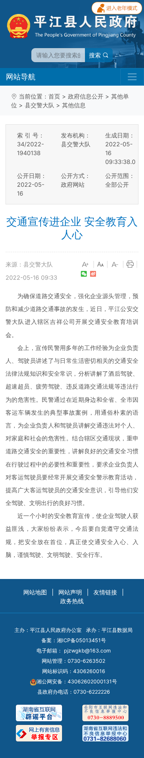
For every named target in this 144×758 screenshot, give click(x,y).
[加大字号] (85, 264)
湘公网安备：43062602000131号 (77, 681)
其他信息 (74, 105)
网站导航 (20, 76)
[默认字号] (100, 264)
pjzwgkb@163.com (87, 650)
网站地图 (35, 592)
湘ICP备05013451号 (81, 640)
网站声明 (70, 592)
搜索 (96, 55)
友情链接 (105, 592)
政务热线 (72, 601)
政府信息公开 (85, 96)
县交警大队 (39, 105)
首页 (54, 96)
